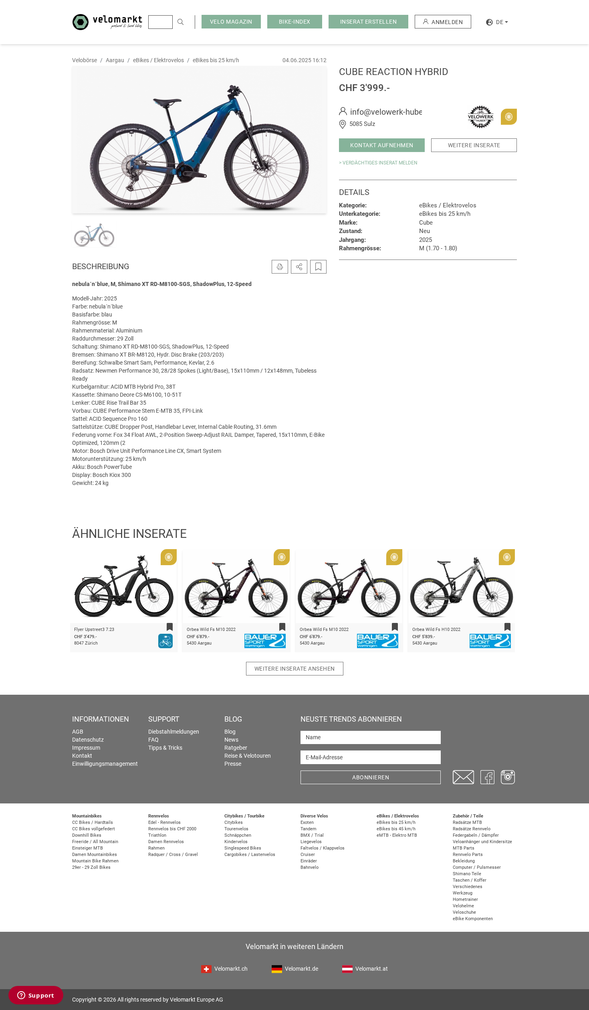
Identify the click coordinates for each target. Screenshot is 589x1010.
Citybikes (233, 822)
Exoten (307, 822)
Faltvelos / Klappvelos (323, 848)
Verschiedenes (467, 886)
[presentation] (87, 587)
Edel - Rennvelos (164, 822)
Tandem (309, 829)
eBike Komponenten (473, 918)
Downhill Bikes (86, 835)
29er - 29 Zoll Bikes (91, 867)
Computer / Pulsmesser (477, 867)
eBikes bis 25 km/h (396, 822)
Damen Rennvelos (166, 841)
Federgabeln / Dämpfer (476, 835)
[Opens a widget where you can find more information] (35, 996)
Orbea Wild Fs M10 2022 (211, 629)
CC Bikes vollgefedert (93, 829)
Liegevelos (311, 841)
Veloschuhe (464, 912)
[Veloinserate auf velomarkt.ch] (107, 21)
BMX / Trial (312, 835)
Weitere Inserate (474, 145)
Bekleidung (464, 861)
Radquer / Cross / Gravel (173, 854)
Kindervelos (236, 841)
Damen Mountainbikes (94, 854)
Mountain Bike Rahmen (95, 861)
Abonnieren (370, 777)
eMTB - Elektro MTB (397, 835)
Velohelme (463, 906)
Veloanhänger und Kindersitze (482, 841)
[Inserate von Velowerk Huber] (480, 116)
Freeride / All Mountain (95, 841)
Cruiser (308, 854)
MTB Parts (463, 848)
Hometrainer (465, 899)
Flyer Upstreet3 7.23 (94, 629)
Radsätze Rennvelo (471, 829)
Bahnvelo (310, 867)
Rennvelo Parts (468, 854)
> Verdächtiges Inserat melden (378, 163)
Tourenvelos (236, 829)
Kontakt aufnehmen (382, 145)
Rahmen (156, 848)
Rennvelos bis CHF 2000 (172, 829)
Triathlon (157, 835)
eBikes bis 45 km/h (396, 829)
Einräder (309, 861)
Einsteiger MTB (87, 848)
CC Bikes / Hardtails (92, 822)
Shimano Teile (467, 873)
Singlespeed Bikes (242, 848)
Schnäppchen (237, 835)
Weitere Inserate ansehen (294, 668)
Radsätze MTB (467, 822)
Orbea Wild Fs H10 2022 (436, 629)
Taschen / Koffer (469, 880)
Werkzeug (462, 893)
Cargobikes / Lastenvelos (249, 854)
